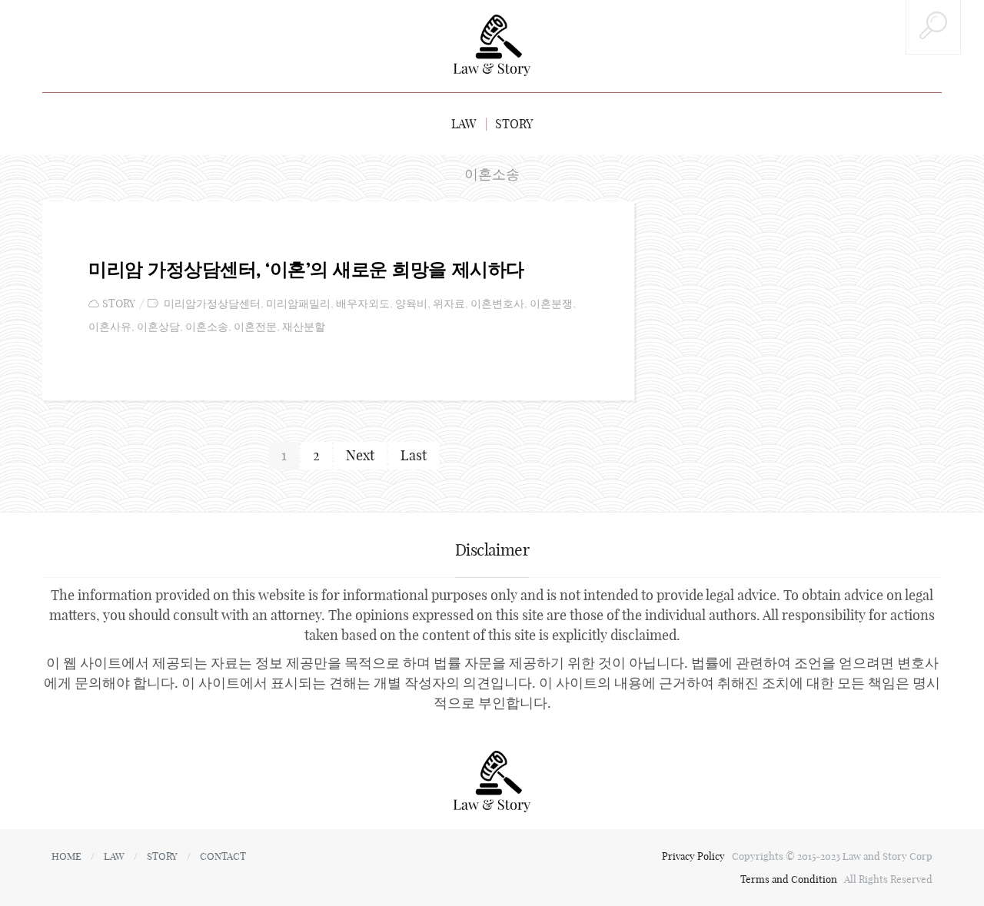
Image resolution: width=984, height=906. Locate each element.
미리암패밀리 (298, 303)
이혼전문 (255, 327)
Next (360, 455)
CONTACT (223, 856)
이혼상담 (158, 327)
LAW (463, 123)
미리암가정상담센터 (212, 303)
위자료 (449, 303)
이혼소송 (206, 327)
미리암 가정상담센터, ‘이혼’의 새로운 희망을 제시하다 (306, 268)
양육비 (411, 303)
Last (414, 455)
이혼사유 (109, 327)
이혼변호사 (497, 303)
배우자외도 (363, 303)
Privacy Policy (694, 856)
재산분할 (303, 327)
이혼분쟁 (551, 303)
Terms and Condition (789, 879)
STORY (514, 123)
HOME (66, 856)
